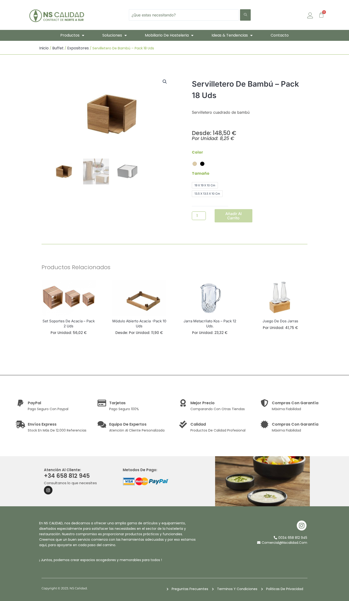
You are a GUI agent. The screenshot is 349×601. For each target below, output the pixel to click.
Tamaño (200, 173)
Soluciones (112, 35)
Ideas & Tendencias (230, 35)
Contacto (280, 35)
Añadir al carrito (233, 215)
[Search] (245, 15)
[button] (164, 81)
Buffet (58, 48)
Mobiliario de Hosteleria (167, 35)
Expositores (78, 48)
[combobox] (184, 15)
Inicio (44, 48)
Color (197, 152)
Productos (70, 35)
